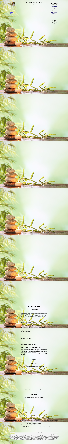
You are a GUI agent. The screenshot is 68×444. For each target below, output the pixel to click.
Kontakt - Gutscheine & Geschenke (12, 13)
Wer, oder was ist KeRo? (13, 10)
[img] (13, 4)
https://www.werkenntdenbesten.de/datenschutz (24, 434)
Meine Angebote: (13, 8)
